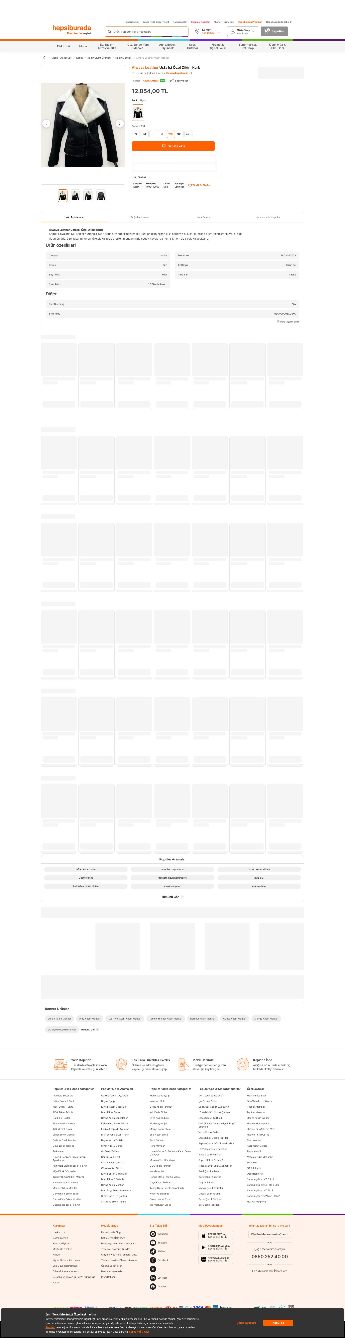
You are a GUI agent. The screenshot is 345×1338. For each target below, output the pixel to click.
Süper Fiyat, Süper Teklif (156, 22)
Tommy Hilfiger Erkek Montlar (68, 1176)
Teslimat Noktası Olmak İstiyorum (118, 1260)
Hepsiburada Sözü (257, 1095)
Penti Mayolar (157, 1145)
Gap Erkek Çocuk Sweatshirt (213, 1106)
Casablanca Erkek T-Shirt (66, 1204)
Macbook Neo (254, 1140)
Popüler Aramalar (256, 1106)
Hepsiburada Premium (250, 22)
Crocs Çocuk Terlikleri (210, 1117)
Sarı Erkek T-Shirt (110, 1156)
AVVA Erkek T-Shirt (63, 1112)
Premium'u (74, 33)
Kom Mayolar (157, 1171)
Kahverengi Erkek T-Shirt (114, 1123)
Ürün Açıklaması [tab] (73, 217)
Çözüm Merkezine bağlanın (269, 1234)
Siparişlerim (132, 22)
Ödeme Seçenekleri (111, 1265)
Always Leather (145, 67)
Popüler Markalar (256, 1112)
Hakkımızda (59, 1232)
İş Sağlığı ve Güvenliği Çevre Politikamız (74, 1276)
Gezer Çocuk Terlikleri (210, 1199)
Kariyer (56, 1254)
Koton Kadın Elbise (160, 1193)
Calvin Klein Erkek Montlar (67, 1199)
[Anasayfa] (44, 57)
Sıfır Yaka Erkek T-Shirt (113, 1201)
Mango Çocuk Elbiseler (210, 1188)
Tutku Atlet (58, 1151)
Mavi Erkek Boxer (110, 1112)
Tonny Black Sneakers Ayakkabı (167, 1188)
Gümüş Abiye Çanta (111, 1168)
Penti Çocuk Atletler (209, 1171)
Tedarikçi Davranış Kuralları (115, 1249)
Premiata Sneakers (63, 1095)
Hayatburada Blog (110, 1232)
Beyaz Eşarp (108, 1101)
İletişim (56, 1282)
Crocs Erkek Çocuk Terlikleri (213, 1137)
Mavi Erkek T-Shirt (63, 1106)
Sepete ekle (176, 146)
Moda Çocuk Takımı (209, 1193)
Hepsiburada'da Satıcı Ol (279, 22)
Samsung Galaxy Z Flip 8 (260, 1190)
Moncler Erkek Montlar (65, 1188)
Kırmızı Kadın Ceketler (113, 1162)
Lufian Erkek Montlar (64, 1134)
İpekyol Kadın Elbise (160, 1204)
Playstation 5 (254, 1151)
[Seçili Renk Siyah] (138, 112)
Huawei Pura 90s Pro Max (261, 1129)
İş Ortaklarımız (60, 1237)
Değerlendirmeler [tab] (140, 217)
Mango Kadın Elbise (160, 1129)
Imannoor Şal (157, 1101)
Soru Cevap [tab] (203, 217)
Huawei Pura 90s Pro (258, 1134)
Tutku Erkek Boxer (62, 1129)
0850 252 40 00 (270, 1256)
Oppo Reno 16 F (255, 1173)
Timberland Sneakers (64, 1123)
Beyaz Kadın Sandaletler (114, 1117)
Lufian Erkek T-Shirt (63, 1101)
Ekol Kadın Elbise (159, 1134)
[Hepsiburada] (72, 28)
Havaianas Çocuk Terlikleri (212, 1148)
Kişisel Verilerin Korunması (66, 1260)
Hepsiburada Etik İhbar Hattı (269, 1271)
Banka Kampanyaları (112, 1271)
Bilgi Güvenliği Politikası (65, 1265)
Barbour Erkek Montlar (64, 1140)
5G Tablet (252, 1162)
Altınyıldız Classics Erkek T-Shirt (70, 1165)
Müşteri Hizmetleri (224, 22)
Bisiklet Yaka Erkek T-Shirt (115, 1134)
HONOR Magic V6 (256, 1201)
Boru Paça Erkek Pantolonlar (116, 1190)
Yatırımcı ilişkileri (61, 1243)
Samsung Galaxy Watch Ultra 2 (263, 1195)
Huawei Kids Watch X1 (259, 1123)
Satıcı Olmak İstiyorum (113, 1237)
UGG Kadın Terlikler (160, 1165)
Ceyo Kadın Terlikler (160, 1182)
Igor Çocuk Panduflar (209, 1176)
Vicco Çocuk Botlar (208, 1132)
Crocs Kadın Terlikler (161, 1106)
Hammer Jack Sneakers (65, 1182)
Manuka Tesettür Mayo (162, 1160)
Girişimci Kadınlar (200, 22)
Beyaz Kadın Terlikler (112, 1140)
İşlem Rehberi (108, 1276)
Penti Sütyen (156, 1140)
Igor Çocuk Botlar (207, 1101)
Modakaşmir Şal (158, 1123)
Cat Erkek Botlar (61, 1117)
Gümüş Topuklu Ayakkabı (114, 1095)
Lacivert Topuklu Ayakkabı (115, 1129)
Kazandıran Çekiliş (257, 1145)
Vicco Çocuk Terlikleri (210, 1154)
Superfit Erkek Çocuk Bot (211, 1160)
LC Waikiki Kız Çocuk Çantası (214, 1112)
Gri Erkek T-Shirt (110, 1151)
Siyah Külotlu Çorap (111, 1145)
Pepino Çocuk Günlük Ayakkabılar (216, 1143)
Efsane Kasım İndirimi (258, 1117)
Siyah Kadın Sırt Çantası (114, 1195)
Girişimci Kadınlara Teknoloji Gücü (119, 1254)
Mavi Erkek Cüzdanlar (113, 1179)
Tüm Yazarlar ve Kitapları (260, 1101)
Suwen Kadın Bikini (160, 1199)
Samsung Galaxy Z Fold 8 (260, 1179)
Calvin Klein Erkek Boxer (66, 1193)
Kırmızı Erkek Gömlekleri (114, 1173)
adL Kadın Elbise (158, 1112)
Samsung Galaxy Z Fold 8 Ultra (263, 1184)
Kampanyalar (180, 22)
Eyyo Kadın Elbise (159, 1117)
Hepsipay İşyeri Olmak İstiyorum (118, 1243)
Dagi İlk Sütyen (206, 1182)
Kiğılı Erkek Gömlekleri (64, 1171)
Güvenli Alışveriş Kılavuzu (66, 1271)
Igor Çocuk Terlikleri (209, 1204)
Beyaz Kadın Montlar (112, 1184)
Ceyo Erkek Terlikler (63, 1145)
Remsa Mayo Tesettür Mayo (165, 1176)
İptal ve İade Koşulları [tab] (269, 217)
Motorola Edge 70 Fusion (260, 1156)
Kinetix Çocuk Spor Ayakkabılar (215, 1165)
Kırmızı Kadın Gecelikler (113, 1106)
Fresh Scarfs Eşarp (160, 1095)
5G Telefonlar (254, 1168)
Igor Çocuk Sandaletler (210, 1095)
